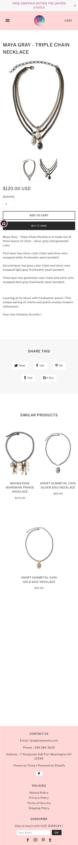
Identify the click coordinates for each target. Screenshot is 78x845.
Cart (68, 20)
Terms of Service (39, 803)
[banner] (39, 20)
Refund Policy (39, 792)
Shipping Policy (39, 808)
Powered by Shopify (51, 765)
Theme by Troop (24, 765)
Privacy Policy (39, 797)
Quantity (8, 196)
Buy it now (39, 225)
